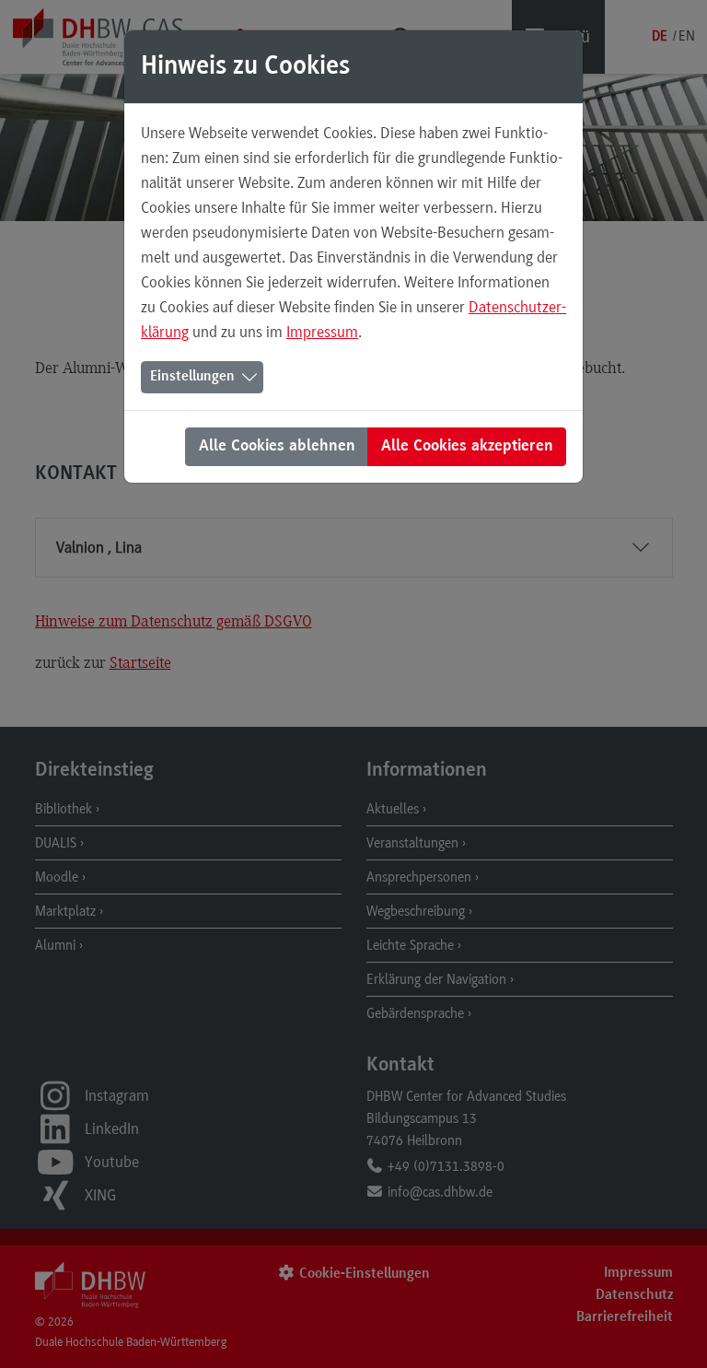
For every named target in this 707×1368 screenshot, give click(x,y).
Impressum (322, 331)
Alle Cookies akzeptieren (467, 446)
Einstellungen (192, 376)
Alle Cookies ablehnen (277, 446)
